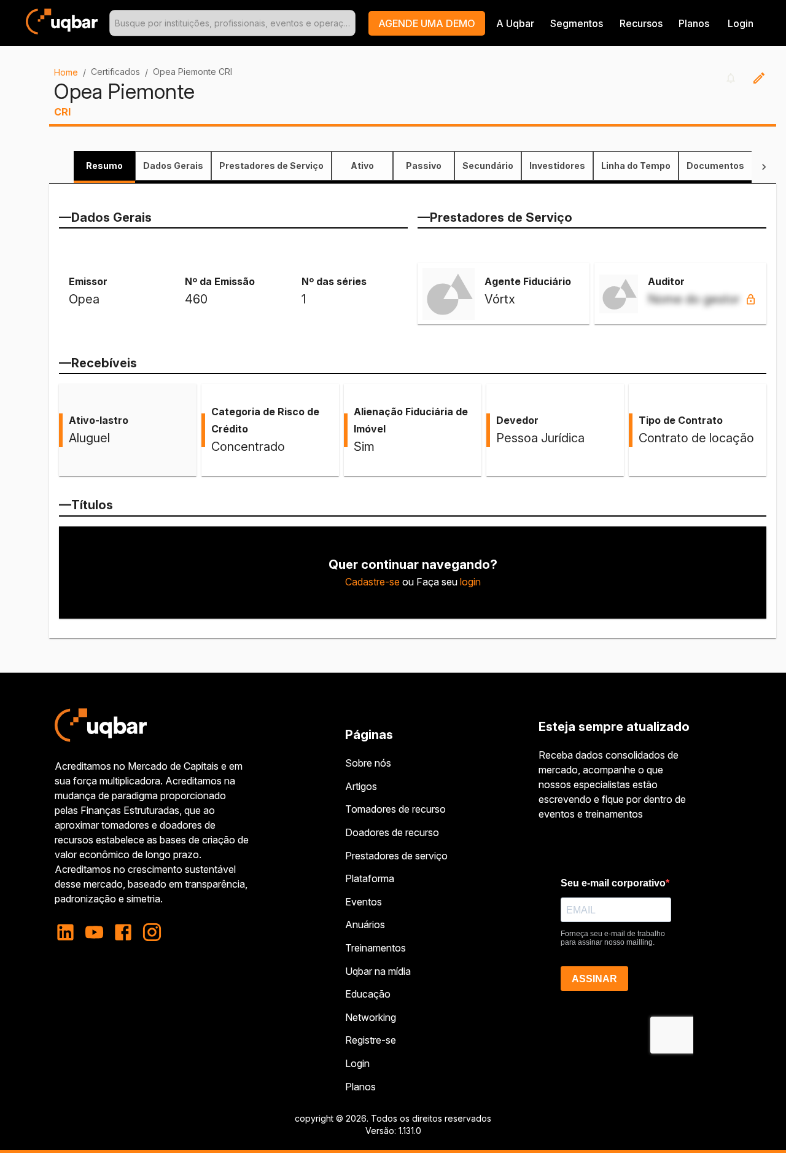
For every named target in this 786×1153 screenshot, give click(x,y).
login (470, 582)
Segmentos (576, 23)
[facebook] (123, 932)
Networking (370, 1017)
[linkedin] (69, 932)
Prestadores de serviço (396, 856)
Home (66, 72)
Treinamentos (375, 948)
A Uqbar (515, 23)
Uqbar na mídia (378, 971)
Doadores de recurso (392, 832)
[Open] (350, 23)
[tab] (104, 166)
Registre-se (370, 1040)
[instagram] (152, 932)
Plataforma (369, 878)
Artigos (361, 786)
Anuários (365, 924)
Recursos (641, 23)
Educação (368, 994)
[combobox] (232, 23)
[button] (426, 23)
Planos (694, 23)
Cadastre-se (372, 582)
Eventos (363, 902)
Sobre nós (368, 763)
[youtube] (94, 932)
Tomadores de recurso (395, 809)
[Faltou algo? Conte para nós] (759, 78)
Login (357, 1063)
